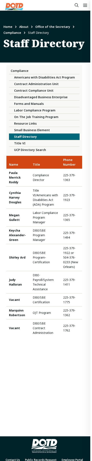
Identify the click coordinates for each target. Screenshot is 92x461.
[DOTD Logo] (14, 6)
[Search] (76, 5)
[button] (85, 5)
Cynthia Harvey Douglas (15, 197)
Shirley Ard (17, 257)
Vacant (14, 300)
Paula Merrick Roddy (15, 177)
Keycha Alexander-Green (17, 235)
